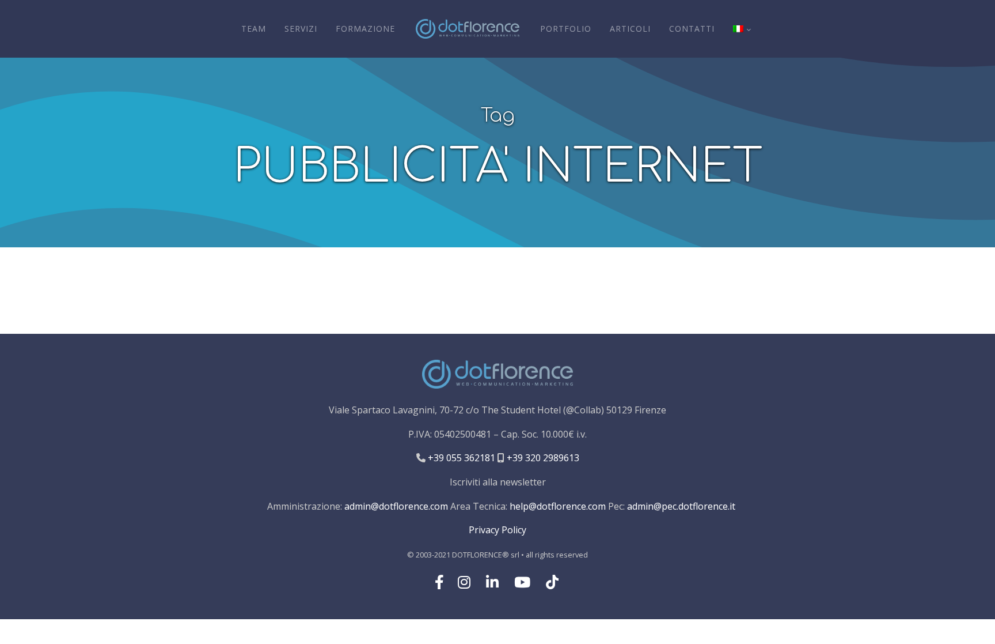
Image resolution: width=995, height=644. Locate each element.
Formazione (365, 28)
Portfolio (565, 28)
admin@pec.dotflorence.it (681, 506)
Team (253, 28)
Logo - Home (467, 29)
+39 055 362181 (460, 457)
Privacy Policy (497, 530)
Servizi (300, 28)
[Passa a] (741, 29)
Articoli (630, 28)
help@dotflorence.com (558, 506)
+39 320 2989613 (541, 457)
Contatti (692, 28)
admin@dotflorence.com (396, 506)
